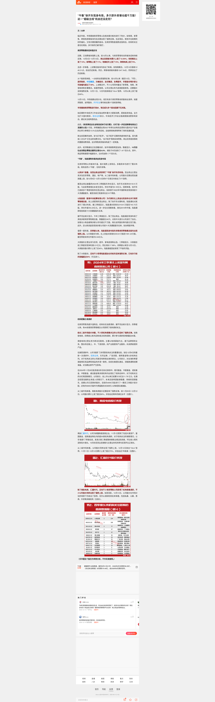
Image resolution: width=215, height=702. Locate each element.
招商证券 (94, 355)
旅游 (112, 681)
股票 (95, 2)
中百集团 (90, 81)
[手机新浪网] (79, 2)
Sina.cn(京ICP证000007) (102, 694)
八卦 (93, 681)
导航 (104, 689)
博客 (112, 678)
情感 (102, 681)
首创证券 (96, 116)
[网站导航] (136, 2)
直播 (93, 678)
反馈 (111, 689)
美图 (102, 678)
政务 (131, 678)
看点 (121, 678)
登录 (118, 689)
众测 (131, 681)
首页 (97, 689)
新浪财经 (86, 2)
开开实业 (97, 102)
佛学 (121, 681)
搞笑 (84, 681)
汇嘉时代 (84, 433)
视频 (84, 678)
